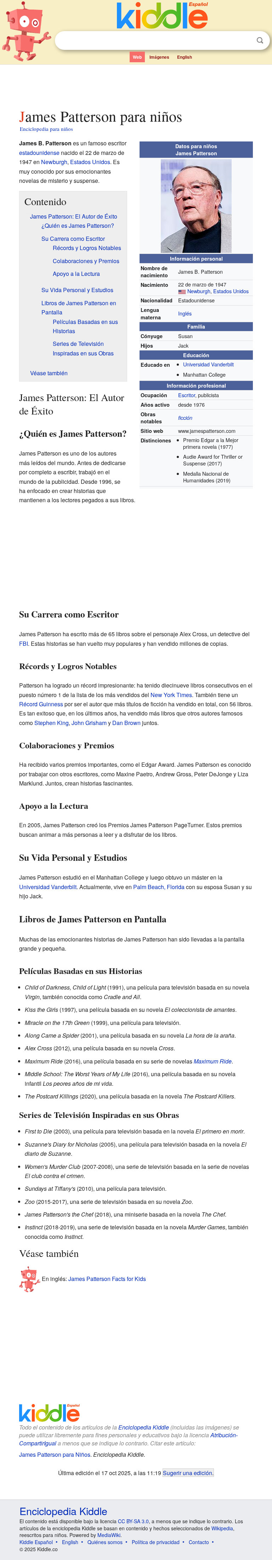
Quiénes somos (105, 1541)
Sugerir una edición (187, 1473)
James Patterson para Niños (54, 1454)
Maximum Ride (213, 1061)
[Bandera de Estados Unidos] (182, 291)
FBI (23, 643)
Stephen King (51, 723)
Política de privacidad (156, 1541)
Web (137, 57)
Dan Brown (126, 723)
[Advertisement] (136, 84)
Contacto (199, 1541)
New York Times (171, 695)
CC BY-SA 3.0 (133, 1521)
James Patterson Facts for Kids (107, 1278)
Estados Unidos (231, 291)
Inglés (185, 313)
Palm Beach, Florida (159, 887)
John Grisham (89, 723)
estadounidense (39, 153)
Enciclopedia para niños (46, 128)
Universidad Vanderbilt (208, 364)
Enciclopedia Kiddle (143, 1427)
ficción (185, 417)
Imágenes (159, 57)
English (184, 57)
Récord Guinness (41, 704)
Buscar (259, 40)
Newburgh (198, 291)
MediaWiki (108, 1534)
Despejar (245, 41)
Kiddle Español (36, 1541)
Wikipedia (222, 1528)
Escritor (186, 395)
